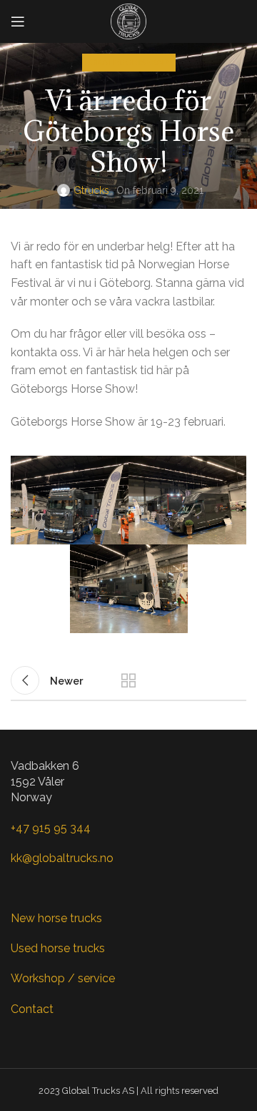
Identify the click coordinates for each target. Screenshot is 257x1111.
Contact (32, 1009)
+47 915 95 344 (51, 828)
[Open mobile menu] (18, 21)
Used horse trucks (58, 948)
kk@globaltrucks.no (62, 858)
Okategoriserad (128, 62)
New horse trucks (56, 918)
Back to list (128, 680)
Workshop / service (63, 978)
